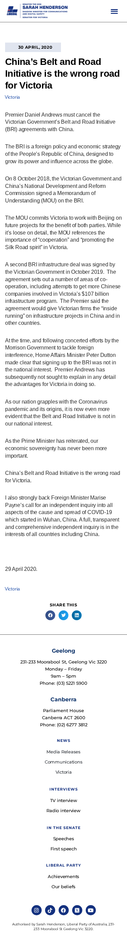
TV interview (63, 800)
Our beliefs (63, 886)
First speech (63, 848)
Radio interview (63, 810)
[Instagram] (36, 910)
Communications (64, 762)
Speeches (63, 838)
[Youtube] (91, 910)
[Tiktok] (50, 910)
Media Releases (63, 751)
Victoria (12, 97)
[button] (114, 11)
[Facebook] (64, 910)
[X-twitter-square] (77, 910)
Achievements (63, 876)
